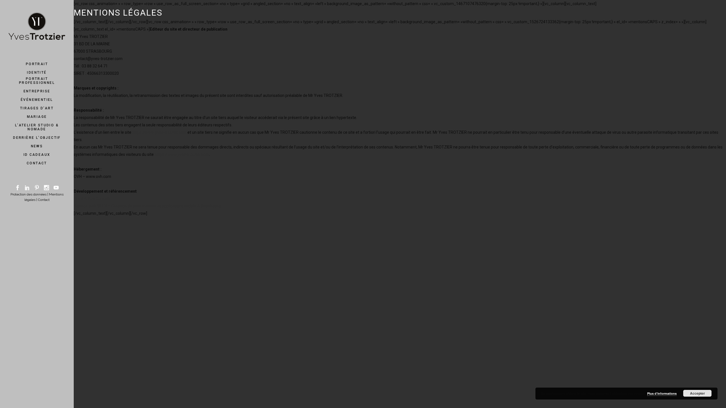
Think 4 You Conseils (92, 198)
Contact (44, 200)
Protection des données (28, 194)
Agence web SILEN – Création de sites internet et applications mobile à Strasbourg (147, 206)
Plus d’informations (662, 393)
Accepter (697, 393)
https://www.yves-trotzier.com (159, 132)
